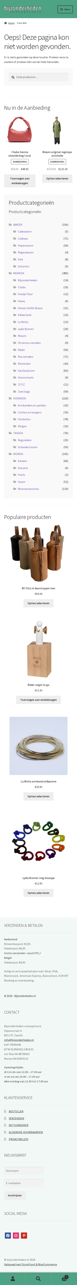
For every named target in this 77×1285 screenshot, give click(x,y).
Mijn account (13, 1279)
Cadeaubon (25, 231)
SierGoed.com (26, 370)
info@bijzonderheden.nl (19, 1040)
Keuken (22, 461)
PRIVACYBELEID (18, 1139)
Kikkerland (24, 315)
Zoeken (38, 1279)
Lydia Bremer (26, 329)
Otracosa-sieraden (29, 343)
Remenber (24, 363)
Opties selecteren (57, 178)
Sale (20, 259)
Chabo (22, 287)
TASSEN (18, 433)
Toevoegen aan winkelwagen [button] (20, 181)
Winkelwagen (59, 1275)
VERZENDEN (16, 1118)
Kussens (23, 468)
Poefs (21, 475)
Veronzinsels (26, 377)
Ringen (22, 426)
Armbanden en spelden (32, 405)
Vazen (21, 482)
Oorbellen (24, 419)
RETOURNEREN (18, 1125)
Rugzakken (25, 440)
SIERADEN (19, 398)
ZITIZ (21, 384)
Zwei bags (24, 391)
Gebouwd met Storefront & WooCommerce (30, 1264)
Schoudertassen (27, 447)
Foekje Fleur (25, 294)
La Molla (23, 322)
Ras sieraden (25, 356)
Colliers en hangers (30, 412)
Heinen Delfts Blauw (30, 308)
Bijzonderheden (27, 280)
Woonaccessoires (28, 489)
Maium (22, 336)
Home (11, 23)
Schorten (23, 266)
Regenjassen (25, 252)
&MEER (17, 224)
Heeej (21, 301)
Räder (21, 350)
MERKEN (18, 273)
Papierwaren (25, 245)
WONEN (18, 454)
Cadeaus (23, 238)
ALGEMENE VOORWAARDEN (26, 1132)
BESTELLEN (16, 1111)
